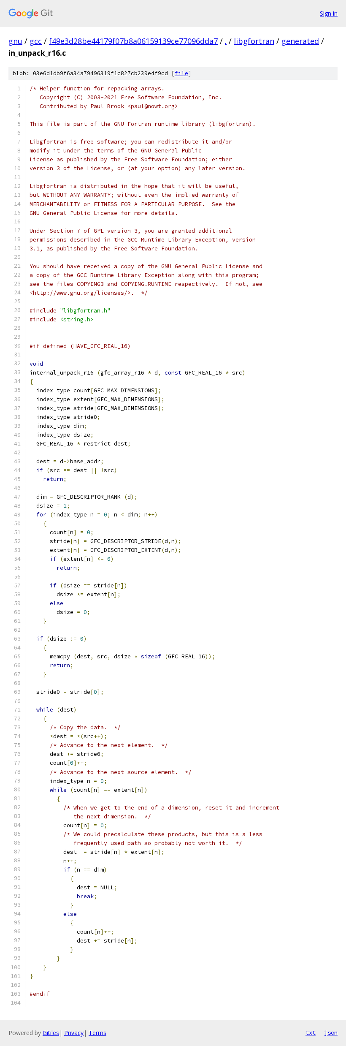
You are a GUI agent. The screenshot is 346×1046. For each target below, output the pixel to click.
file (181, 73)
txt (310, 1032)
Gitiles (51, 1033)
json (331, 1032)
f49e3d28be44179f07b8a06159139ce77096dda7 (133, 41)
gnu (15, 41)
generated (300, 41)
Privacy (74, 1033)
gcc (36, 41)
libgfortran (254, 41)
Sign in (329, 13)
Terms (97, 1033)
